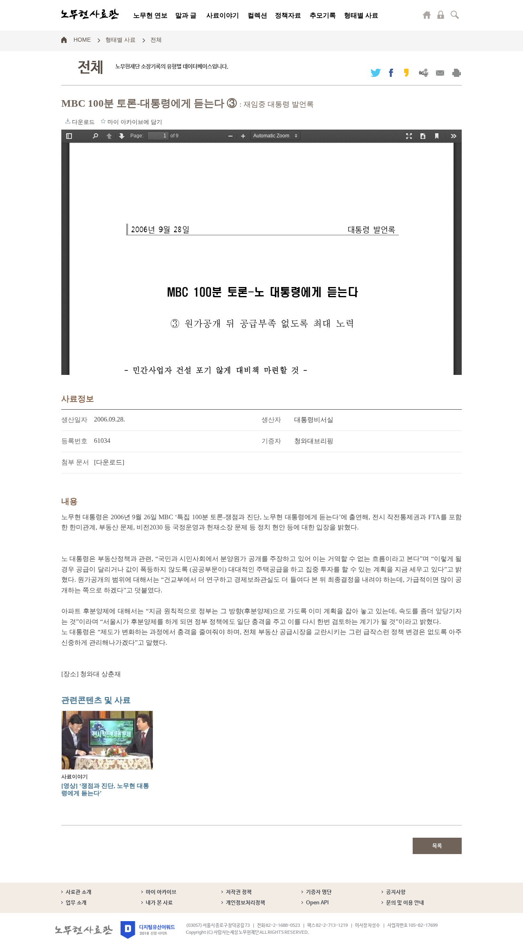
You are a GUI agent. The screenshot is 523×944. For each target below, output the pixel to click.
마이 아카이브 (161, 892)
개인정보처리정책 (245, 903)
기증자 (271, 440)
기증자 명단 (319, 892)
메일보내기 (440, 72)
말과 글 (186, 15)
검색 (455, 14)
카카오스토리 (406, 72)
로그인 (441, 14)
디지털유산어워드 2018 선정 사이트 (148, 930)
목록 (437, 846)
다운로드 (67, 121)
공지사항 (396, 892)
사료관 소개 (79, 892)
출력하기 (456, 72)
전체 (156, 39)
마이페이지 (427, 14)
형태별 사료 (361, 15)
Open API (317, 903)
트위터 (376, 72)
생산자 (271, 419)
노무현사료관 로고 (90, 14)
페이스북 (391, 72)
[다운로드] (109, 462)
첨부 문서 (75, 462)
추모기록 (323, 15)
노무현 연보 (150, 15)
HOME (82, 39)
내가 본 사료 (159, 903)
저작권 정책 (239, 892)
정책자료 (288, 15)
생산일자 (74, 419)
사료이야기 (222, 15)
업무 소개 (76, 903)
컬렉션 (257, 15)
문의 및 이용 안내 (405, 903)
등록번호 (74, 440)
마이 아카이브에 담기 (103, 121)
